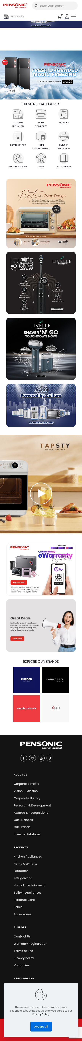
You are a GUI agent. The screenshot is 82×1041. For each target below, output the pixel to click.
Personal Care (24, 900)
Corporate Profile (26, 784)
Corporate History (27, 798)
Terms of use (23, 951)
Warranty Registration (30, 944)
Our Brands (22, 827)
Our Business (23, 820)
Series (18, 907)
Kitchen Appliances (28, 857)
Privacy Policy (24, 958)
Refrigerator (23, 878)
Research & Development (32, 805)
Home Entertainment (29, 885)
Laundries (21, 871)
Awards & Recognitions (31, 813)
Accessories (22, 914)
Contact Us (22, 936)
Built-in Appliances (28, 893)
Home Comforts (26, 864)
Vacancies (21, 965)
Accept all (41, 1026)
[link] (41, 213)
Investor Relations (27, 834)
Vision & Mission (26, 791)
